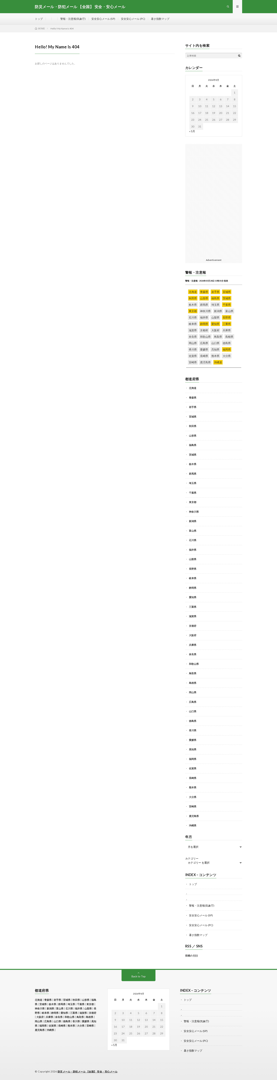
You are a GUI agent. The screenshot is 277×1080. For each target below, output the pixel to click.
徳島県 (192, 720)
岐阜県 (192, 578)
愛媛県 (192, 739)
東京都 (192, 502)
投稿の (191, 955)
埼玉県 (192, 483)
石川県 (192, 540)
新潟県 (192, 521)
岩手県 (192, 406)
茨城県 (192, 454)
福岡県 (192, 758)
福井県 (192, 549)
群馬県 (192, 473)
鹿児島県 (194, 815)
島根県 (192, 682)
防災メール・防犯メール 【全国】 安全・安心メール (88, 1071)
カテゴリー (191, 858)
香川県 (192, 730)
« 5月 (192, 131)
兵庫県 (192, 644)
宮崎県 (192, 806)
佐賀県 (192, 768)
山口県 (192, 711)
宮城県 (192, 416)
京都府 (192, 625)
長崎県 (192, 777)
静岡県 (192, 587)
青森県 (192, 397)
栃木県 (192, 464)
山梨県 (192, 559)
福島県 (192, 445)
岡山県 (192, 692)
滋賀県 (192, 616)
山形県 (192, 435)
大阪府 (192, 635)
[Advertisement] (213, 200)
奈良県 (192, 654)
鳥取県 (192, 673)
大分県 (192, 796)
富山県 (192, 530)
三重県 (192, 606)
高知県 (192, 749)
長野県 (192, 568)
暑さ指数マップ (160, 18)
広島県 (192, 701)
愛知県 (192, 597)
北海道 (192, 387)
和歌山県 (194, 663)
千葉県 (192, 492)
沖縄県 (192, 825)
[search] (239, 55)
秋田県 (192, 425)
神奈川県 (194, 511)
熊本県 (192, 787)
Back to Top (139, 976)
